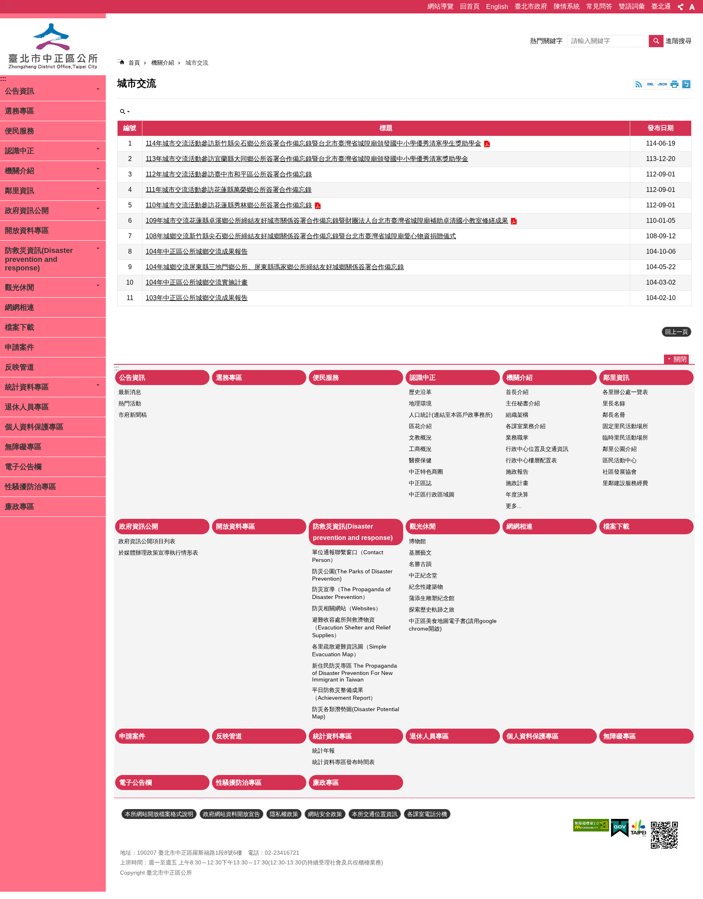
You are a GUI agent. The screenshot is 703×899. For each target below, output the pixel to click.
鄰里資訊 (19, 191)
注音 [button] (686, 84)
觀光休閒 (19, 287)
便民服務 (19, 131)
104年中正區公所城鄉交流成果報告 (197, 251)
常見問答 (599, 6)
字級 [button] (692, 7)
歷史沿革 (420, 392)
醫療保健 (420, 460)
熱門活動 (129, 403)
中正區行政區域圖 (431, 494)
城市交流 (197, 62)
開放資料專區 (27, 230)
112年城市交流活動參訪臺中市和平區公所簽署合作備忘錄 (229, 174)
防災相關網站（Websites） (346, 608)
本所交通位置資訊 (374, 814)
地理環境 (420, 403)
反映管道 (19, 367)
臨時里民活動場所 (625, 437)
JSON (662, 84)
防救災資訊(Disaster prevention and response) (39, 259)
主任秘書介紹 (523, 403)
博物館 (417, 541)
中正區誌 (420, 483)
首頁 (134, 62)
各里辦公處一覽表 (625, 392)
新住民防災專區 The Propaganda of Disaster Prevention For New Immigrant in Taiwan (354, 672)
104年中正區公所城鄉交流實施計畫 (197, 282)
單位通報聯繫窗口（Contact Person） (347, 556)
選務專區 (19, 111)
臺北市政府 (531, 6)
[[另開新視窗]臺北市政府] (638, 828)
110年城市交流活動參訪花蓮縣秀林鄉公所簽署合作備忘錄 (229, 205)
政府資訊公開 (27, 211)
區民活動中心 (620, 460)
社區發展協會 (620, 471)
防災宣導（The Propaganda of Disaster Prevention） (351, 593)
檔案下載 (19, 327)
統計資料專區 (27, 387)
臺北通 (661, 6)
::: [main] (119, 60)
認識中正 (19, 151)
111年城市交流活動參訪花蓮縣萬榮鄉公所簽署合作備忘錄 (229, 189)
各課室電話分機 (427, 814)
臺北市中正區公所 (53, 46)
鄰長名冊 (614, 414)
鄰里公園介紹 (620, 449)
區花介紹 (420, 426)
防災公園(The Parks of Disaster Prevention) (352, 575)
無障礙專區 (23, 447)
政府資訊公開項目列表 (146, 541)
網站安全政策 (325, 814)
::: (8, 4)
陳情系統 (567, 6)
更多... (514, 506)
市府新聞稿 (132, 414)
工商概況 (420, 449)
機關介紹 (19, 171)
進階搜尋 (679, 40)
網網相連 (19, 307)
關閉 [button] (125, 111)
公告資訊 (19, 91)
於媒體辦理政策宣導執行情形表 (158, 552)
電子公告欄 (23, 467)
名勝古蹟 (420, 564)
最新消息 (129, 392)
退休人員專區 (27, 407)
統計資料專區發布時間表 (343, 762)
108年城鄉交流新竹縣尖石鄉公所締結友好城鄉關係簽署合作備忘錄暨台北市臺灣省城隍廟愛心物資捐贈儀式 (301, 236)
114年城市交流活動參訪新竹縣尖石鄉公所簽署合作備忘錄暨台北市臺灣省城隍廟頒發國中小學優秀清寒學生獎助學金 (313, 143)
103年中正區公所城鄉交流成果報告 (197, 297)
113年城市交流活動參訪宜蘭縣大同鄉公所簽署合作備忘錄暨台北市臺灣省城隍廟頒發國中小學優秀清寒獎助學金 (307, 158)
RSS (638, 84)
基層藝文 (420, 552)
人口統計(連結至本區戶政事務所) (451, 414)
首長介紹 (517, 392)
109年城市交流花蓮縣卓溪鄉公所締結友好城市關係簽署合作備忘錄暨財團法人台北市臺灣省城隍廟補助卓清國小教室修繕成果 (327, 220)
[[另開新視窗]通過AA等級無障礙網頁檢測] (591, 825)
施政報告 (517, 471)
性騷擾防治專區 (30, 487)
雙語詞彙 (632, 6)
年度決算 (517, 494)
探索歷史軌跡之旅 (431, 609)
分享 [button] (681, 7)
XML (650, 84)
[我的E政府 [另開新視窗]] (620, 828)
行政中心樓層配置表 (531, 460)
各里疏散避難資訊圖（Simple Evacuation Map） (349, 650)
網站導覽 (441, 6)
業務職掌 (517, 437)
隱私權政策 (284, 814)
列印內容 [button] (674, 84)
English (497, 6)
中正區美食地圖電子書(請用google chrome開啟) (453, 625)
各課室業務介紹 (526, 426)
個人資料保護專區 (34, 427)
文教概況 (420, 437)
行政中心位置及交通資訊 (537, 449)
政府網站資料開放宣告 (231, 814)
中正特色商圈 (426, 471)
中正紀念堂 (423, 575)
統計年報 (323, 750)
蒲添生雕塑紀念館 (431, 598)
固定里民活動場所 (625, 426)
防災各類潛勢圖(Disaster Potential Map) (355, 713)
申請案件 (19, 347)
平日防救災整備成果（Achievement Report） (344, 694)
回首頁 (470, 6)
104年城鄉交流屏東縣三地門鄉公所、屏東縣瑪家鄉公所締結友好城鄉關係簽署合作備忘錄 (275, 266)
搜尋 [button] (656, 41)
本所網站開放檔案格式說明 (159, 814)
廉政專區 (19, 507)
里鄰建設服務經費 (625, 483)
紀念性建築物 (426, 586)
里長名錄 (614, 403)
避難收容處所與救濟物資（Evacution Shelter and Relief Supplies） (351, 627)
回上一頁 (676, 332)
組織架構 (517, 414)
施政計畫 (517, 483)
